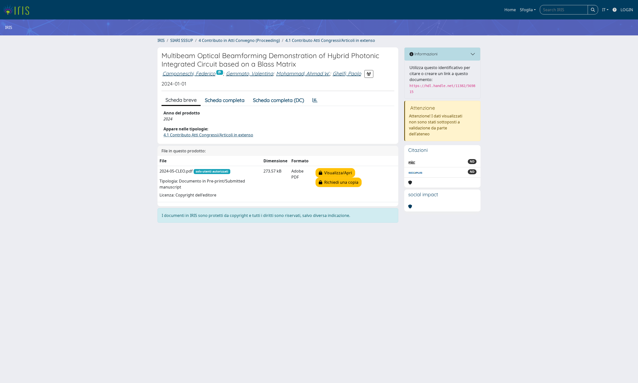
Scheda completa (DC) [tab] (278, 100)
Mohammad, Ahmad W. (303, 73)
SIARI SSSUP (181, 40)
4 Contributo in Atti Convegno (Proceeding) (239, 40)
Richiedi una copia (340, 182)
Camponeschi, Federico (188, 73)
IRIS (161, 40)
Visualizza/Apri (337, 173)
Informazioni (425, 53)
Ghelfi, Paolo (347, 73)
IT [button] (604, 9)
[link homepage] (18, 10)
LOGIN (627, 9)
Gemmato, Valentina (249, 73)
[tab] (315, 100)
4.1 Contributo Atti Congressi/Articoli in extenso (330, 40)
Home (510, 9)
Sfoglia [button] (526, 9)
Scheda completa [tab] (224, 100)
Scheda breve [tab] (181, 100)
